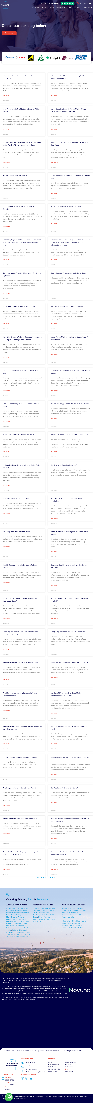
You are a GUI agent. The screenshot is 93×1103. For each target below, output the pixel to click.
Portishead (65, 915)
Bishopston (10, 913)
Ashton (8, 908)
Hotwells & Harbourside (14, 921)
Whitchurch (24, 937)
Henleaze (24, 919)
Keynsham (65, 925)
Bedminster (10, 911)
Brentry (13, 915)
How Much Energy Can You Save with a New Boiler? (70, 404)
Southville (18, 932)
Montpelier (19, 926)
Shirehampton (23, 930)
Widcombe (37, 921)
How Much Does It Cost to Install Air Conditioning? (69, 435)
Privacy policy (84, 1096)
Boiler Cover (48, 7)
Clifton (26, 915)
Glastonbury (66, 928)
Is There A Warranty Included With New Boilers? (20, 819)
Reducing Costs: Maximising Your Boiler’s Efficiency (69, 662)
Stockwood (18, 934)
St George (9, 934)
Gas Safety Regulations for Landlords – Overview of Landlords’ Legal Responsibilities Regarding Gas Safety (22, 242)
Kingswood (10, 924)
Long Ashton (66, 913)
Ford (72, 923)
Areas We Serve (70, 1062)
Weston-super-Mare (76, 915)
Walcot (46, 919)
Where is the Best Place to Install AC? (16, 498)
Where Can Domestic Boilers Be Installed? (66, 207)
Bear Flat (52, 908)
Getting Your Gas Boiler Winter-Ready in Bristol (20, 757)
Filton (8, 917)
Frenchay (21, 917)
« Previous (40, 877)
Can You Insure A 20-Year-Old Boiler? (64, 788)
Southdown (51, 917)
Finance (68, 1065)
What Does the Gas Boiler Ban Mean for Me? (19, 306)
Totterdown (26, 934)
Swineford (79, 925)
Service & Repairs (54, 1069)
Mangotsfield (10, 926)
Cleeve (73, 908)
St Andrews (26, 932)
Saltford (72, 925)
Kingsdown (26, 921)
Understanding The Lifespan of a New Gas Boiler (21, 662)
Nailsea (73, 913)
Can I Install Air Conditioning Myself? (64, 465)
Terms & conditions (72, 1096)
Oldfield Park (42, 917)
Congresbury (66, 911)
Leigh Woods (81, 911)
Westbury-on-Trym (13, 937)
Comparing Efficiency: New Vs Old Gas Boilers (68, 632)
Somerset (42, 899)
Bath (31, 899)
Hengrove (16, 919)
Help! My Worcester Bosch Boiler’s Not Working (68, 306)
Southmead (10, 932)
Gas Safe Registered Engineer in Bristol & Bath (19, 435)
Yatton (73, 917)
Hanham (9, 919)
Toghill (35, 919)
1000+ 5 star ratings (49, 3)
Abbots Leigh (66, 908)
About (79, 7)
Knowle (17, 924)
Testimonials (69, 1067)
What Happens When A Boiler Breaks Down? (19, 788)
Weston (52, 919)
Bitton (73, 921)
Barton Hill (24, 908)
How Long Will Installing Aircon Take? (16, 532)
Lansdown (41, 913)
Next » (54, 877)
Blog (66, 1069)
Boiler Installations (54, 1065)
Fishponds (14, 917)
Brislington (19, 915)
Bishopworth (18, 913)
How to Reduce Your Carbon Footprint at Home (68, 273)
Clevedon (80, 908)
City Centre (37, 911)
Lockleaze (23, 924)
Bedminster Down (21, 911)
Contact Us (88, 7)
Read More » (6, 95)
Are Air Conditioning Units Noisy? (15, 176)
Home (34, 7)
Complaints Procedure (19, 1099)
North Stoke (46, 915)
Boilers (39, 7)
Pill (77, 913)
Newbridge (37, 915)
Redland (15, 930)
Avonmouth (16, 908)
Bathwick (45, 908)
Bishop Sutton (66, 921)
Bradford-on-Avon (77, 928)
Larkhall (48, 913)
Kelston (77, 923)
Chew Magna (81, 921)
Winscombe (66, 917)
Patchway (9, 928)
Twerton (41, 919)
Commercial (70, 7)
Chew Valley (66, 923)
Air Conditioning (58, 7)
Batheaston (37, 908)
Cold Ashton (46, 911)
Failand (74, 911)
